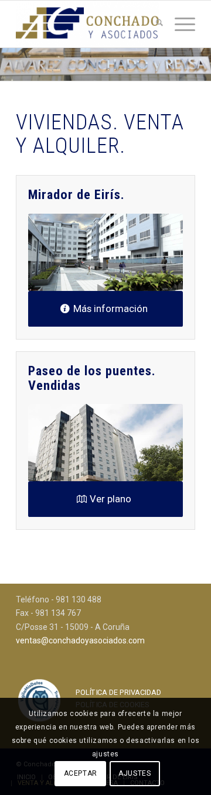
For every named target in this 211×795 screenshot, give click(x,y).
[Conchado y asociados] (87, 24)
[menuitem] (153, 24)
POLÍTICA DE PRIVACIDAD (118, 692)
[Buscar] (153, 24)
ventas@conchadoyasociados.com (80, 640)
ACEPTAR (80, 773)
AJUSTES (134, 773)
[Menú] (179, 24)
